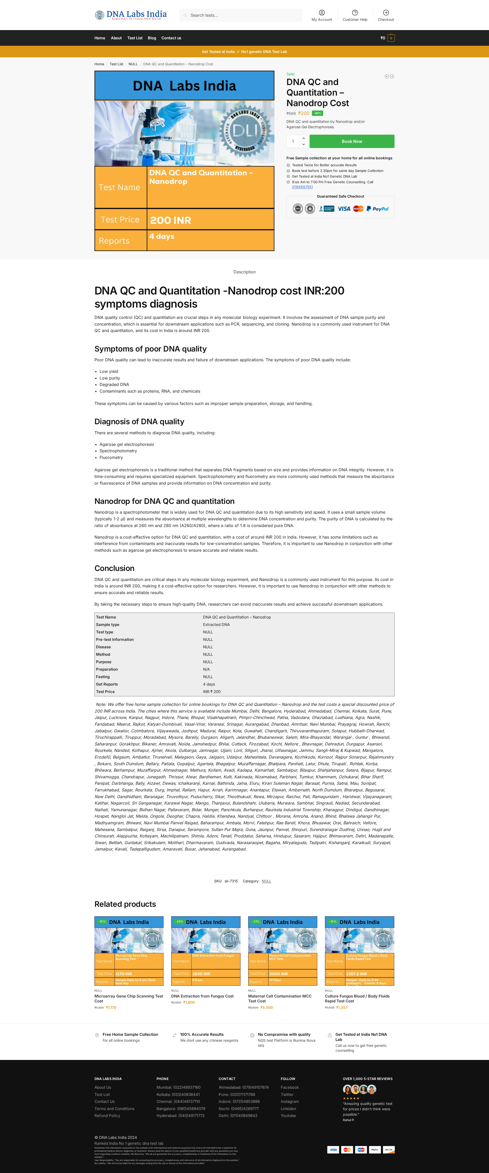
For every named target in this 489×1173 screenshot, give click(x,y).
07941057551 (302, 187)
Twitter (287, 1094)
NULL (133, 64)
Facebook (290, 1087)
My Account (322, 19)
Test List (116, 64)
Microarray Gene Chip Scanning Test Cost (128, 999)
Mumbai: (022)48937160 (178, 1087)
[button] (388, 38)
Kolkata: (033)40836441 (178, 1094)
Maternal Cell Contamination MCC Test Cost (280, 999)
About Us (102, 1087)
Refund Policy (107, 1115)
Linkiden (288, 1108)
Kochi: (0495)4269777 (239, 1108)
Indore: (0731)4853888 (239, 1101)
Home (99, 64)
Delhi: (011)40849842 (238, 1115)
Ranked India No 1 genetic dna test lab (129, 1143)
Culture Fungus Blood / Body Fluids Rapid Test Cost (357, 999)
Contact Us (104, 1101)
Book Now (352, 141)
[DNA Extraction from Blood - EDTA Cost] (386, 76)
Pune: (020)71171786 (237, 1094)
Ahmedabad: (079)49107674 (244, 1087)
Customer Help (355, 19)
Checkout (386, 19)
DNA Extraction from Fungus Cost (202, 996)
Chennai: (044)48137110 (178, 1101)
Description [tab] (245, 271)
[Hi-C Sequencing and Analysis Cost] (392, 76)
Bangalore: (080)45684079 (181, 1108)
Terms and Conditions (114, 1108)
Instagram (290, 1101)
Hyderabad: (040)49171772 (181, 1115)
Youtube (288, 1115)
